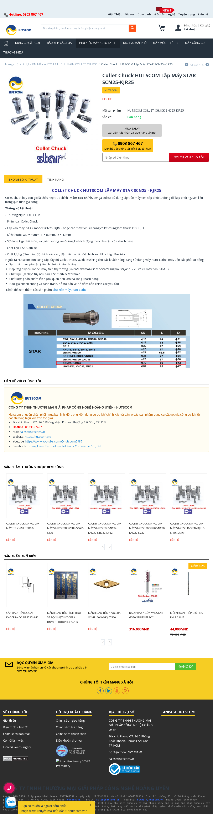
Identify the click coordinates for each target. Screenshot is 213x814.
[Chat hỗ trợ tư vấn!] (10, 802)
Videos (130, 14)
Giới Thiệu (115, 14)
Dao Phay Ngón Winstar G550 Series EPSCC (113, 615)
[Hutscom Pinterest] (125, 690)
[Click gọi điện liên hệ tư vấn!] (9, 788)
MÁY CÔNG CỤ (194, 43)
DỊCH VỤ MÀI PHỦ (134, 43)
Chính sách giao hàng (70, 720)
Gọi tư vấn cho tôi (189, 157)
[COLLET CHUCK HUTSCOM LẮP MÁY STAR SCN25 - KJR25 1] (51, 119)
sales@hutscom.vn (32, 432)
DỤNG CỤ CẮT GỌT (27, 43)
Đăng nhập (190, 25)
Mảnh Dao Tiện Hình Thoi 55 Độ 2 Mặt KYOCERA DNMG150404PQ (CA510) (31, 617)
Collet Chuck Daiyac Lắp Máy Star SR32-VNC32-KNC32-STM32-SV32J (69, 528)
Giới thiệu (9, 720)
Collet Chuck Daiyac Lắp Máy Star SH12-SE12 (192, 526)
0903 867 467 (127, 145)
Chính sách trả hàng (69, 727)
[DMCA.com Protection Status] (15, 758)
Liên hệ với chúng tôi (17, 747)
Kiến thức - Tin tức (15, 727)
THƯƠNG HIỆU (13, 52)
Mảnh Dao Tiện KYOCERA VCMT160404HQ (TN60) (71, 615)
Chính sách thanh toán (71, 734)
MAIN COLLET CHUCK (82, 64)
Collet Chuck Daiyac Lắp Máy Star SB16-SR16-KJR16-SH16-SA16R (152, 528)
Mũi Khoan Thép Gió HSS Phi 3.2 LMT (153, 615)
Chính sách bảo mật (16, 734)
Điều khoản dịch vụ (69, 740)
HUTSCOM (111, 90)
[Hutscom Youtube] (117, 690)
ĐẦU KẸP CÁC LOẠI (60, 43)
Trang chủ (11, 64)
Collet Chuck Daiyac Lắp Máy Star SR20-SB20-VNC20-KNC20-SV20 (112, 528)
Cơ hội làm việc (13, 740)
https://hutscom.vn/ (38, 437)
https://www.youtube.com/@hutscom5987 (53, 441)
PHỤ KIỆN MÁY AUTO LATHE (97, 43)
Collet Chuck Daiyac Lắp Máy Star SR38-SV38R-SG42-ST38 (30, 528)
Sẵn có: (107, 117)
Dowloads (144, 14)
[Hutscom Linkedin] (108, 690)
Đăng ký (205, 25)
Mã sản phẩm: (111, 110)
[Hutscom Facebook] (100, 690)
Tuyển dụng (186, 14)
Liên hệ (203, 14)
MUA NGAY (132, 130)
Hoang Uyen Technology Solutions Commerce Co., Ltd (64, 446)
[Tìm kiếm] (132, 28)
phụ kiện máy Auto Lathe (70, 290)
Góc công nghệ (164, 14)
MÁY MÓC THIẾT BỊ (165, 43)
